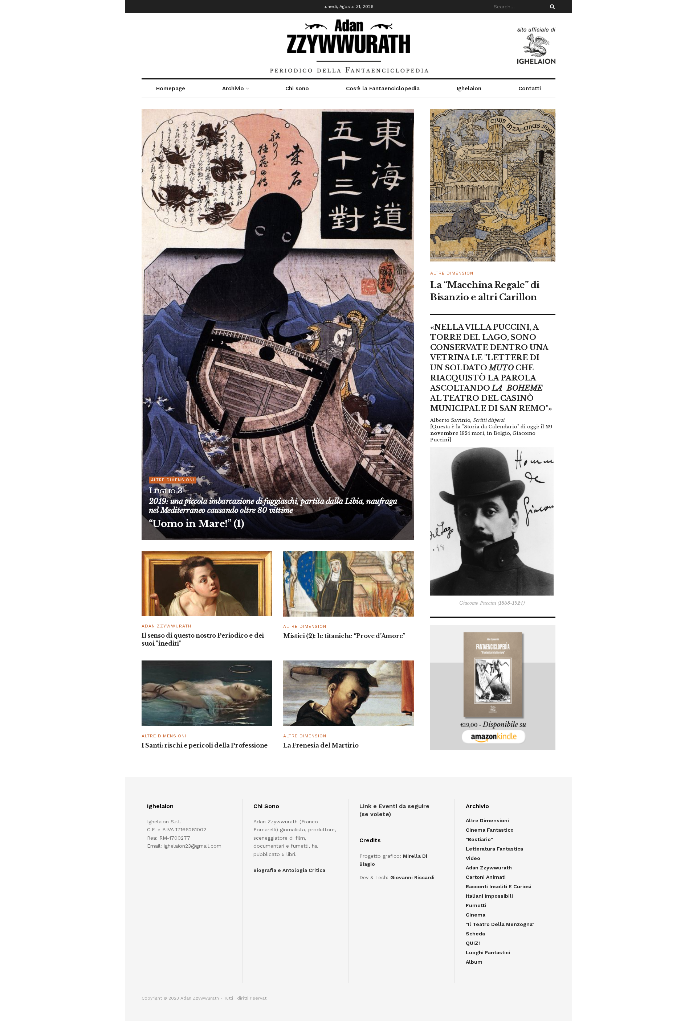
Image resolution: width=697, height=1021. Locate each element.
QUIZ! (473, 943)
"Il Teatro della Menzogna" (500, 924)
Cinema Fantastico (490, 830)
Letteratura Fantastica (494, 849)
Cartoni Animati (486, 877)
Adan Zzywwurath (166, 626)
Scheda (475, 933)
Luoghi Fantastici (488, 952)
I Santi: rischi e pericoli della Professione (205, 745)
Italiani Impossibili (489, 896)
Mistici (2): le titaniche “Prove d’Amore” (344, 635)
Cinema (475, 915)
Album (474, 962)
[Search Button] (551, 6)
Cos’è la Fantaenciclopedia (383, 88)
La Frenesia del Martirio (320, 745)
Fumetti (476, 905)
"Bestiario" (479, 839)
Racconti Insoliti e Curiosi (498, 886)
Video (473, 858)
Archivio (233, 88)
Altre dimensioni (305, 626)
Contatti (529, 88)
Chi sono (297, 88)
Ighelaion (469, 88)
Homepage (170, 88)
